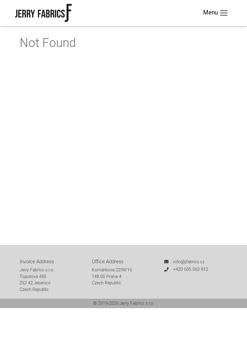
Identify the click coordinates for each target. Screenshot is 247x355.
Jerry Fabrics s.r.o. (137, 303)
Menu (211, 12)
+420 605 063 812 (190, 269)
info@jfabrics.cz (189, 261)
